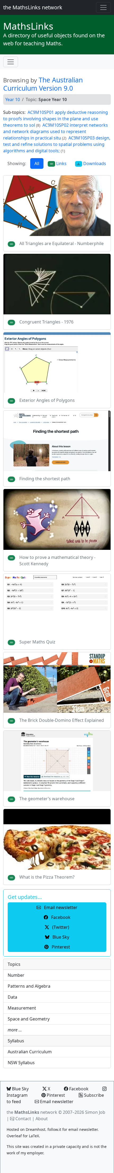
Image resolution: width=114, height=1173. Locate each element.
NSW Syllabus (21, 1063)
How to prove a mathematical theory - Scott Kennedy (57, 560)
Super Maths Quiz (37, 642)
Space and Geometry (29, 1019)
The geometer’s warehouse (46, 799)
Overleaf (14, 1135)
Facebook (78, 1089)
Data (12, 997)
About (42, 1119)
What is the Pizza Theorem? (46, 877)
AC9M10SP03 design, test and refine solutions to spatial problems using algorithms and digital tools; (56, 144)
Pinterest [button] (60, 947)
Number (16, 975)
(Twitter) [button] (60, 927)
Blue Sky (20, 1089)
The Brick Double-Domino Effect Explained (61, 720)
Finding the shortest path (44, 479)
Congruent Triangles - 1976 (46, 322)
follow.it (54, 1129)
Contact (23, 1119)
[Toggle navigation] (103, 7)
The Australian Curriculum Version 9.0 (43, 83)
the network (32, 1112)
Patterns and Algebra (29, 986)
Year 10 (12, 99)
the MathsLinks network (32, 7)
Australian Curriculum (30, 1052)
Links (28, 25)
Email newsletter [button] (60, 907)
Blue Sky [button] (60, 937)
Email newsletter (56, 1101)
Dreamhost (35, 1129)
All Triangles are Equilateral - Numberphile (61, 243)
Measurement (22, 1008)
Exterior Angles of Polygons (47, 400)
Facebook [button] (60, 917)
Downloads (94, 163)
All (36, 163)
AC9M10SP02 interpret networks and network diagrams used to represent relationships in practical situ (55, 131)
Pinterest (55, 1095)
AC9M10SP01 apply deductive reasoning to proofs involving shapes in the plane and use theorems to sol (55, 118)
